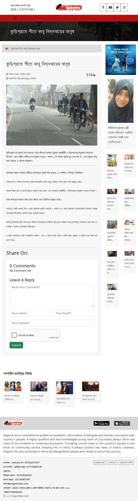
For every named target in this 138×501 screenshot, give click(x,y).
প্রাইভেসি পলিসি (126, 462)
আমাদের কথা (100, 462)
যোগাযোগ (112, 462)
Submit (16, 345)
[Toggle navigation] (15, 18)
